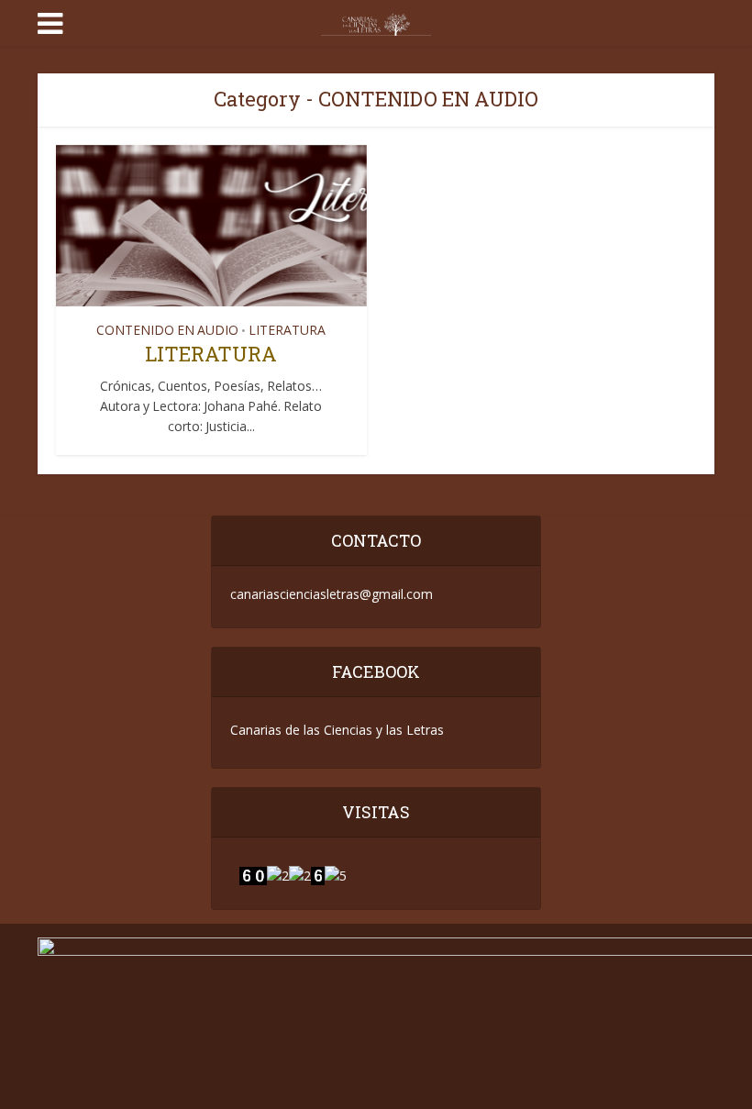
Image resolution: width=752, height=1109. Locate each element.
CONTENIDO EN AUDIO (167, 330)
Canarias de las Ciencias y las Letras (337, 729)
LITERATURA (287, 330)
